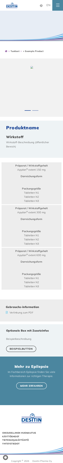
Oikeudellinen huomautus (19, 432)
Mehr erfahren (31, 385)
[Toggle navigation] (57, 5)
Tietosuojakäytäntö (15, 440)
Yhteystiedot (11, 443)
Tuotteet (15, 51)
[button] (5, 457)
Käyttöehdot (10, 436)
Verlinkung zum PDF (21, 312)
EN (48, 5)
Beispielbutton (21, 348)
